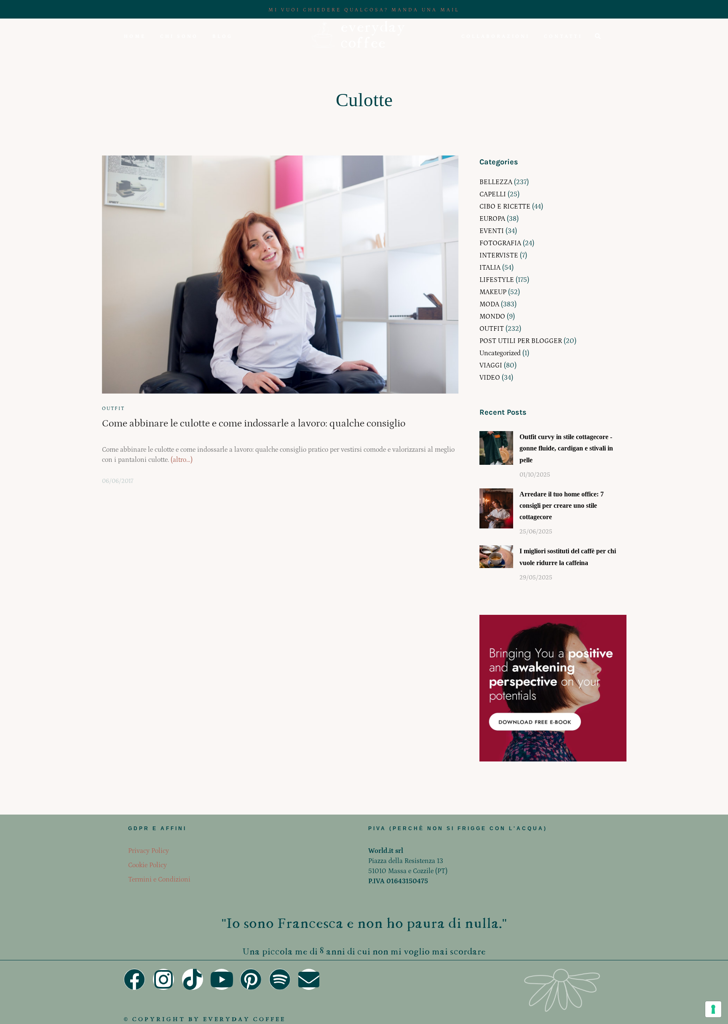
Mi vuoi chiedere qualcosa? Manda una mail (364, 10)
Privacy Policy (148, 851)
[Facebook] (134, 979)
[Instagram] (163, 979)
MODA (489, 304)
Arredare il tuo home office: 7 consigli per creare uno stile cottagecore (561, 505)
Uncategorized (500, 353)
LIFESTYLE (496, 280)
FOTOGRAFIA (500, 243)
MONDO (492, 316)
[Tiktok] (192, 979)
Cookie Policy (147, 865)
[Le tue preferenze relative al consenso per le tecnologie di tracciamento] (713, 1009)
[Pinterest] (250, 979)
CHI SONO (179, 36)
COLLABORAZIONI (495, 36)
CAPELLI (492, 194)
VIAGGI (490, 365)
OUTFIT (113, 408)
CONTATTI (563, 36)
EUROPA (492, 218)
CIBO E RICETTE (504, 206)
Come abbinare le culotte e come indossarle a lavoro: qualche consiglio (253, 423)
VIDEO (489, 377)
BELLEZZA (495, 182)
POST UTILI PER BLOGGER (520, 341)
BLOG (222, 36)
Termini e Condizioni (159, 879)
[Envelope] (308, 979)
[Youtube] (221, 979)
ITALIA (489, 267)
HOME (135, 36)
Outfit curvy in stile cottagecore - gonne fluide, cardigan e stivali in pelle (566, 448)
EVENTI (491, 231)
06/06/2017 (118, 481)
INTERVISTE (498, 255)
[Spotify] (279, 979)
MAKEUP (492, 292)
